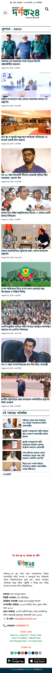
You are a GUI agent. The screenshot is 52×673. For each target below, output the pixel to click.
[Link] (40, 653)
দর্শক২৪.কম (21, 669)
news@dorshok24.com (26, 618)
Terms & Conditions (19, 638)
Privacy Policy (36, 635)
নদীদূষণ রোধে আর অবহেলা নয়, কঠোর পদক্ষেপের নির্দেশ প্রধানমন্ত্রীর (34, 423)
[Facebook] (12, 653)
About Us (14, 635)
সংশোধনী (7, 474)
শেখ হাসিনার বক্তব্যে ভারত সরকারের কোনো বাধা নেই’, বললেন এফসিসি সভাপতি (33, 455)
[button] (5, 13)
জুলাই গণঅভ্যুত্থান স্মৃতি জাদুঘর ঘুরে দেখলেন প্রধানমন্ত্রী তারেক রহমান (35, 434)
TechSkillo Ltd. (38, 669)
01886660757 (22, 625)
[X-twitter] (26, 653)
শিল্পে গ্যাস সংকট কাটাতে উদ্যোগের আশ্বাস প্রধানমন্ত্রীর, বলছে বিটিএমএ (34, 466)
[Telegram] (29, 653)
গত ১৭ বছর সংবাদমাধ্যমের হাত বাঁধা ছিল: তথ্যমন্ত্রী (24, 365)
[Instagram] (19, 653)
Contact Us (24, 635)
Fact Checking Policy (18, 641)
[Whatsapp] (15, 653)
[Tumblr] (36, 653)
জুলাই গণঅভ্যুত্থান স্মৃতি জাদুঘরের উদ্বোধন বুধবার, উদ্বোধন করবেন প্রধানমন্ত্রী (33, 445)
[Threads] (33, 653)
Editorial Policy (35, 638)
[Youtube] (22, 653)
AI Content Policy (35, 641)
